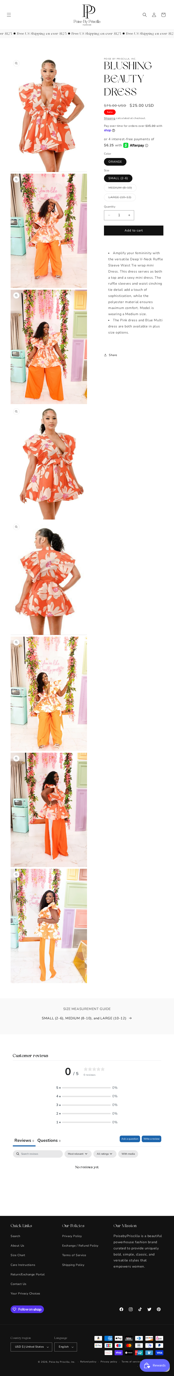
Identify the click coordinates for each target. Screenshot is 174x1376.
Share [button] (113, 355)
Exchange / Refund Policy (80, 1246)
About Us (17, 1246)
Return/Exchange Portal (28, 1274)
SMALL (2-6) (118, 178)
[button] (9, 14)
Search (15, 1236)
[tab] (49, 1141)
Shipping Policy (73, 1265)
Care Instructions (23, 1265)
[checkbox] (128, 1154)
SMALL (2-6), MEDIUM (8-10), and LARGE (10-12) (84, 1018)
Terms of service (131, 1361)
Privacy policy (109, 1361)
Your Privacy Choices (25, 1293)
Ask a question (129, 1138)
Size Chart (18, 1255)
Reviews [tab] (24, 1140)
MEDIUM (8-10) (122, 189)
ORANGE (115, 162)
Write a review (151, 1138)
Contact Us (19, 1284)
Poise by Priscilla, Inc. (62, 1362)
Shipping (109, 118)
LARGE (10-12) (122, 198)
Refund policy (88, 1361)
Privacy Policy (72, 1236)
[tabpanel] (87, 1182)
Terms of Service (74, 1255)
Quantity (109, 207)
